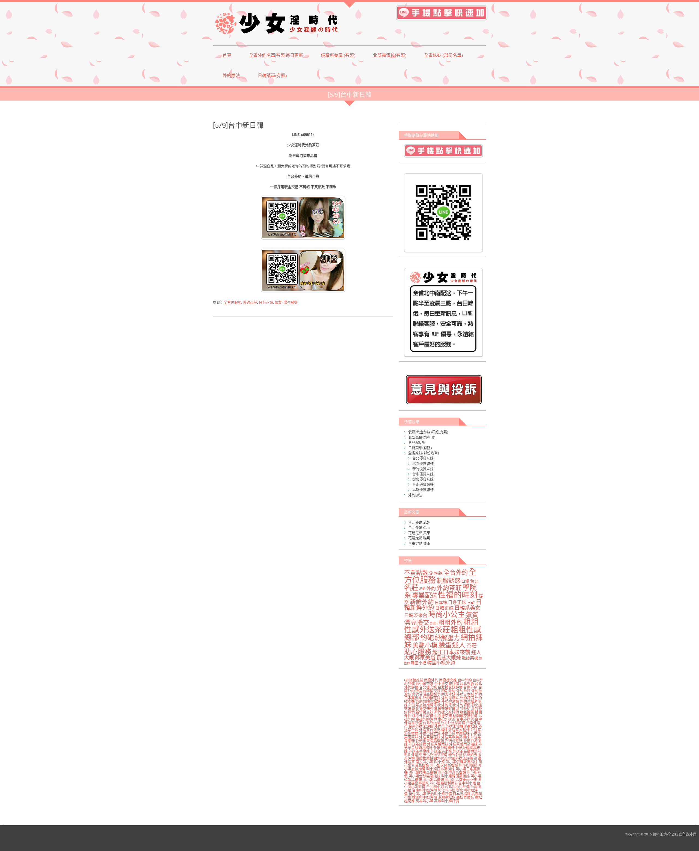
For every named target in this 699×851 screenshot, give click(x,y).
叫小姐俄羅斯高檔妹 (462, 762)
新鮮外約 (422, 602)
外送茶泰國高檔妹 (430, 740)
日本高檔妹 (461, 794)
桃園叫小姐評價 (424, 797)
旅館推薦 (467, 712)
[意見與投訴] (443, 389)
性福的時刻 (458, 595)
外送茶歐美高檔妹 (455, 737)
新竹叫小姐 (417, 794)
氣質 (278, 302)
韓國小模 (418, 663)
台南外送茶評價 (420, 726)
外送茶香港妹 (419, 751)
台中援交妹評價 (446, 684)
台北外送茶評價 (452, 723)
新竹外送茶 (457, 755)
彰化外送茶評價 (435, 755)
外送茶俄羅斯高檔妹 (462, 726)
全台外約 (456, 572)
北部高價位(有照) (389, 55)
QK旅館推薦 (413, 680)
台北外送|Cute (419, 528)
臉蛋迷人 (452, 645)
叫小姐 (439, 762)
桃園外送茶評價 (460, 758)
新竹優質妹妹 (423, 469)
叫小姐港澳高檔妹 (452, 772)
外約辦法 (231, 75)
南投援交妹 (448, 680)
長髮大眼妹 (448, 658)
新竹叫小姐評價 (439, 794)
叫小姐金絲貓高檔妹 (424, 776)
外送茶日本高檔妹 (455, 733)
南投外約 (431, 680)
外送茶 (439, 726)
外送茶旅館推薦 (420, 705)
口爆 (465, 581)
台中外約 (465, 680)
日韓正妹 (444, 608)
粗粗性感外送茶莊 (441, 626)
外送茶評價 (417, 744)
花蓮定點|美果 (419, 533)
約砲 (427, 637)
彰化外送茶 (413, 755)
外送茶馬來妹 (441, 751)
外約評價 (467, 698)
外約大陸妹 (446, 694)
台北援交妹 (428, 687)
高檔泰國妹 (465, 797)
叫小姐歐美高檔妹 (422, 772)
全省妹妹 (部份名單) (443, 55)
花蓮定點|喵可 (419, 538)
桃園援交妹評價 (465, 716)
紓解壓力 (447, 637)
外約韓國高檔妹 (428, 701)
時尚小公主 (446, 615)
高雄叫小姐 (424, 801)
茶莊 (471, 645)
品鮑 (422, 589)
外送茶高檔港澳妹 (467, 751)
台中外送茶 (465, 719)
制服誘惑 (449, 580)
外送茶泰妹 (454, 740)
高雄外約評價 (426, 719)
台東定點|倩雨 (419, 543)
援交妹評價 (446, 708)
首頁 (227, 55)
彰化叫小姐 (446, 790)
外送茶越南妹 (437, 744)
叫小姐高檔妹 (433, 779)
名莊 (411, 587)
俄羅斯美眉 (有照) (338, 55)
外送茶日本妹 (429, 733)
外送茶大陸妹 (459, 730)
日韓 (471, 603)
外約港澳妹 (450, 698)
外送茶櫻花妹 (429, 737)
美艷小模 (424, 645)
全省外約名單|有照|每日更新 (276, 55)
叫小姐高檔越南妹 (444, 783)
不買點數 (416, 573)
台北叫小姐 (435, 787)
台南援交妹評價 (435, 691)
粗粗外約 (451, 622)
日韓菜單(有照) (272, 75)
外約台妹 (463, 691)
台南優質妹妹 (423, 484)
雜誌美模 (470, 658)
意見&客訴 (416, 443)
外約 (431, 588)
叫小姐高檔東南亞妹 (461, 779)
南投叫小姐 (424, 762)
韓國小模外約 (441, 662)
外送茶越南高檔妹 (463, 744)
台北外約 (467, 684)
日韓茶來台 (415, 615)
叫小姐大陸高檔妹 (444, 765)
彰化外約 (441, 705)
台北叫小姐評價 (457, 787)
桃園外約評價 (422, 716)
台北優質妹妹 (423, 458)
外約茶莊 (250, 302)
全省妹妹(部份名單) (423, 453)
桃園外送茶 (439, 758)
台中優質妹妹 (423, 474)
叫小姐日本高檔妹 (440, 769)
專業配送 (424, 595)
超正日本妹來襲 (451, 652)
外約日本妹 (465, 694)
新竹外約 (463, 708)
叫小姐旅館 (468, 765)
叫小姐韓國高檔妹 (455, 776)
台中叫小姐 (467, 783)
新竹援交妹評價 (446, 712)
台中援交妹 (424, 684)
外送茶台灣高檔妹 (433, 730)
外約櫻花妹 (431, 698)
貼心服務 (417, 652)
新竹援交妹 (424, 712)
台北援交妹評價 (450, 687)
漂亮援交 (290, 302)
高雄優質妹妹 (423, 490)
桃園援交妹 (443, 716)
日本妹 (441, 602)
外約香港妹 (450, 701)
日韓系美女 (467, 608)
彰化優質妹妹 (423, 479)
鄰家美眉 (425, 658)
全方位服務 (232, 302)
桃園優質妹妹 (423, 464)
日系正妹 (266, 302)
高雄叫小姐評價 (446, 801)
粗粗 (434, 623)
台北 (474, 581)
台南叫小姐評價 (424, 790)
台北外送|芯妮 (419, 522)
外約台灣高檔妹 (424, 694)
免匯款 (436, 573)
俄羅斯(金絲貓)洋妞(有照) (428, 432)
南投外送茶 (446, 719)
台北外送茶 (431, 723)
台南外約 (470, 687)
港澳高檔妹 (446, 797)
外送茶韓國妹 (444, 748)
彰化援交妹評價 (424, 708)
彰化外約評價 (459, 705)
